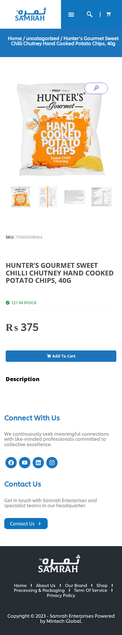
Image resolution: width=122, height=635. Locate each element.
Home (15, 38)
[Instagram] (52, 462)
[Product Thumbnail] (96, 88)
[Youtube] (24, 462)
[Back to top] (107, 620)
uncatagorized (42, 38)
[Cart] (108, 14)
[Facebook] (11, 462)
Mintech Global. (64, 620)
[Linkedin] (38, 462)
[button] (71, 14)
